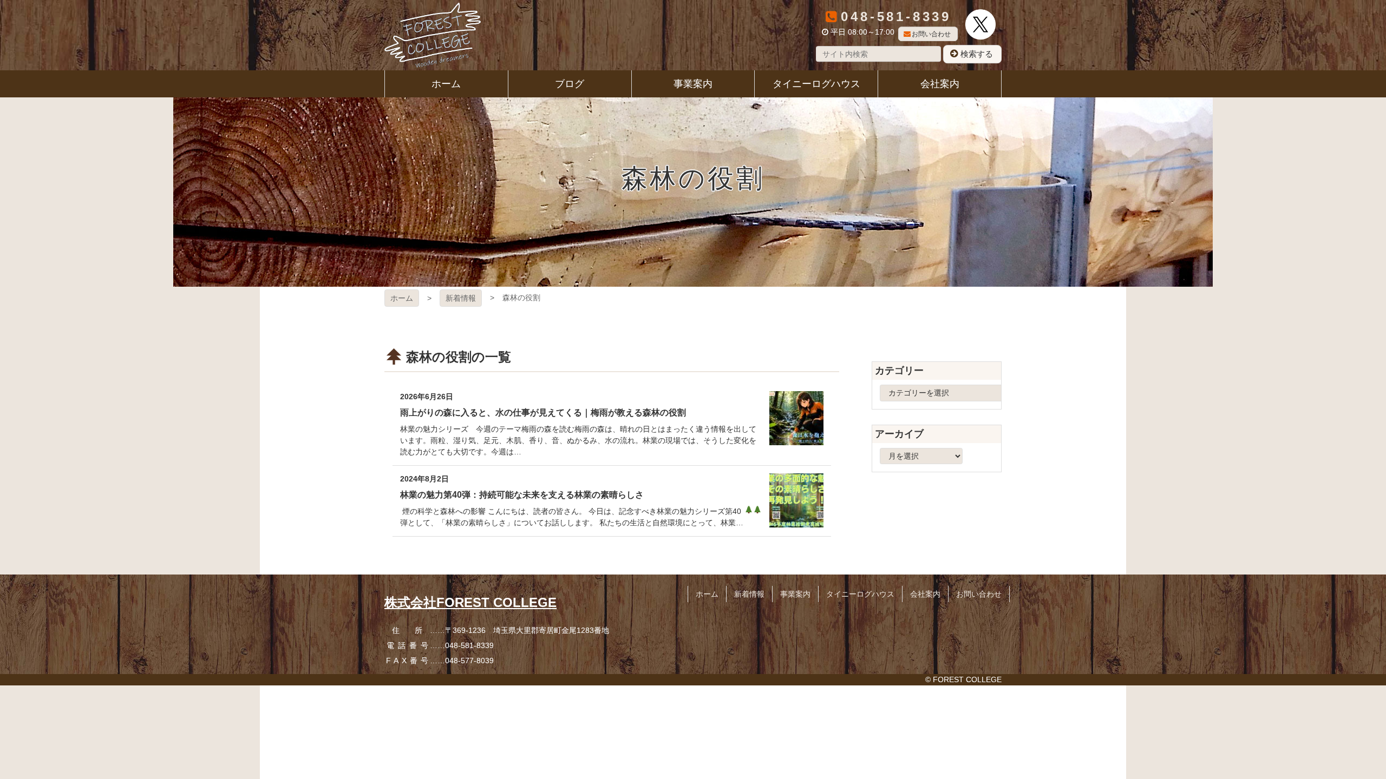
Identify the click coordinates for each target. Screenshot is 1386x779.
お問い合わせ (931, 34)
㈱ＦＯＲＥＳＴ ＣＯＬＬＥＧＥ (432, 35)
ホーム (401, 298)
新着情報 (461, 298)
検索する (976, 53)
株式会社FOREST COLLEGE (470, 602)
